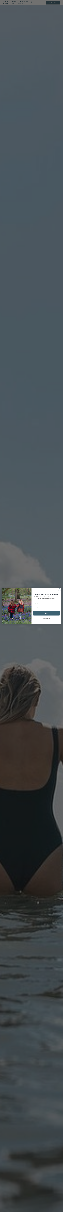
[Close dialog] (59, 589)
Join (46, 613)
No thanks (46, 619)
